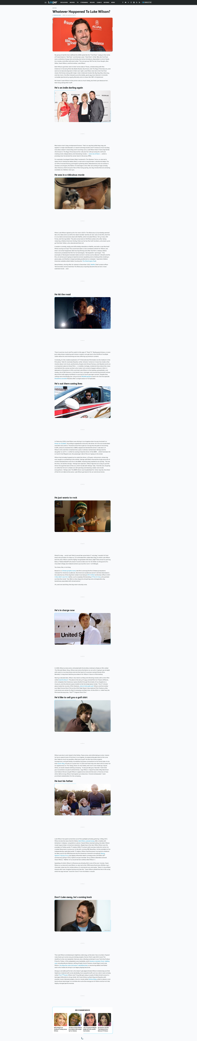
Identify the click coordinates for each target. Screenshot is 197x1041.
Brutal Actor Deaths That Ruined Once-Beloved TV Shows (103, 1029)
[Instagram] (131, 2)
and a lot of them (94, 154)
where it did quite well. (87, 686)
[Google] (136, 2)
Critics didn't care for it (62, 577)
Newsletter (147, 2)
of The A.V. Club (96, 577)
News (113, 2)
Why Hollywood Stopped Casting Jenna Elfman (60, 1029)
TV (77, 2)
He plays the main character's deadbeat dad (73, 965)
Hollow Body (93, 979)
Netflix (93, 264)
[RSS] (139, 2)
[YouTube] (125, 2)
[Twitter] (128, 2)
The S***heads (63, 975)
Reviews (106, 2)
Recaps (92, 2)
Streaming (84, 2)
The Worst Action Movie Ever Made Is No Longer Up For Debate (75, 1029)
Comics (99, 2)
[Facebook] (123, 2)
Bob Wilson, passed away (86, 841)
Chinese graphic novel (69, 571)
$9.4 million (91, 575)
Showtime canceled (61, 378)
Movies (72, 2)
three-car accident (60, 443)
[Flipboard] (134, 2)
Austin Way (61, 763)
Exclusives (64, 2)
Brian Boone (57, 15)
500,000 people (86, 376)
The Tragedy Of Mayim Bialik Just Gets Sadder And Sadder (89, 1029)
